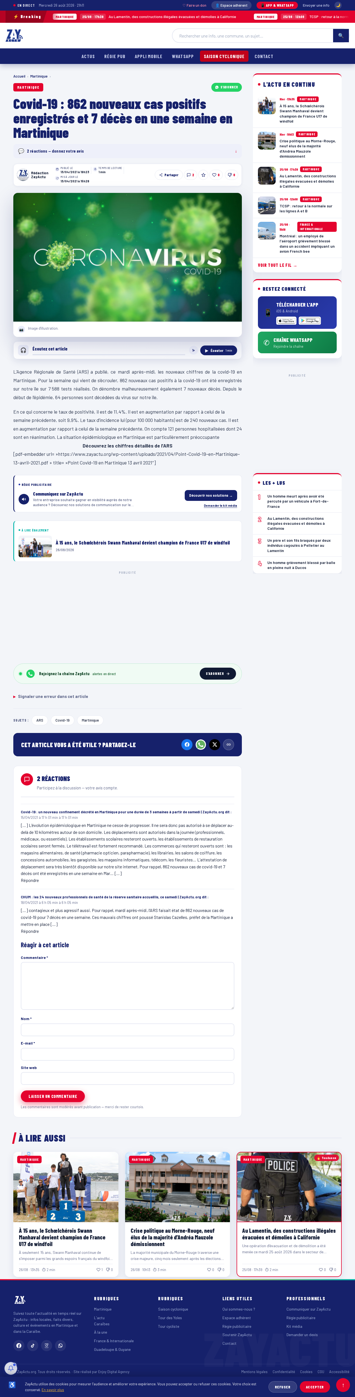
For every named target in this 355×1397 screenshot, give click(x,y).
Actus (88, 56)
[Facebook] (186, 744)
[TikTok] (32, 1345)
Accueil (19, 76)
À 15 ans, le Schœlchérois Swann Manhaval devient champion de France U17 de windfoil (62, 1237)
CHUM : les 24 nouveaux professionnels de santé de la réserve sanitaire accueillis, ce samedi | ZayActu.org (111, 897)
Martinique (39, 76)
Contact (264, 56)
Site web (29, 1067)
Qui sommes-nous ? (238, 1309)
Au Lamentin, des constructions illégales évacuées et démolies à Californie (109, 16)
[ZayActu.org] (14, 35)
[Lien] (228, 744)
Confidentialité (284, 1371)
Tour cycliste (168, 1326)
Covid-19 (62, 720)
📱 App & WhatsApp (277, 5)
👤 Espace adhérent (231, 5)
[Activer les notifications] (10, 1368)
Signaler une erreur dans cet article (50, 696)
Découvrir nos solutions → (211, 495)
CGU (321, 1371)
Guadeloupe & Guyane (112, 1349)
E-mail (28, 1043)
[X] (214, 744)
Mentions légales (254, 1371)
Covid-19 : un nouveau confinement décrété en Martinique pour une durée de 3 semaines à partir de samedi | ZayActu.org (122, 812)
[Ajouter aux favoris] (203, 175)
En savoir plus (53, 1389)
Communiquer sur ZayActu (308, 1309)
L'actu (99, 1317)
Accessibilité (339, 1371)
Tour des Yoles (170, 1317)
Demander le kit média (220, 505)
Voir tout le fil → (278, 265)
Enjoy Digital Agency (114, 1371)
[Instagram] (46, 1345)
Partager (171, 175)
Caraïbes (102, 1323)
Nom (26, 1018)
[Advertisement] (127, 616)
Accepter (315, 1386)
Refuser (283, 1386)
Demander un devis (302, 1334)
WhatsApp (183, 56)
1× (193, 350)
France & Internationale (114, 1340)
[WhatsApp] (200, 744)
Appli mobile (149, 56)
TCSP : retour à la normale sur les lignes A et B (285, 16)
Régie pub (114, 56)
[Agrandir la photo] (127, 257)
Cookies (306, 1371)
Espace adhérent (236, 1317)
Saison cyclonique (224, 56)
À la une (100, 1332)
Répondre (30, 880)
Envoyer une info (316, 5)
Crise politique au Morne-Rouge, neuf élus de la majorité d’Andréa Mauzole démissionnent (173, 1237)
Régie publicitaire (236, 1326)
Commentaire (34, 957)
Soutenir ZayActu (237, 1334)
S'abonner (229, 87)
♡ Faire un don (194, 5)
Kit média (294, 1326)
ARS (39, 720)
